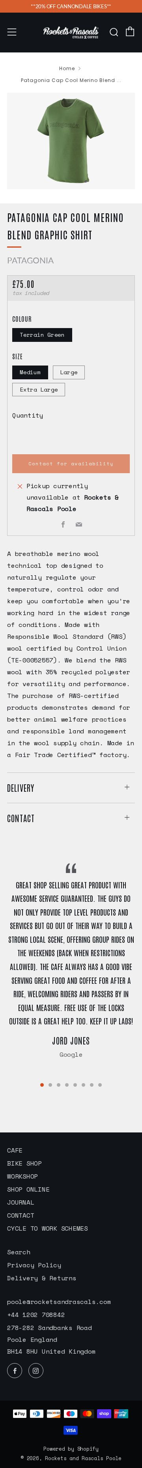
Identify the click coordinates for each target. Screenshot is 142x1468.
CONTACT (20, 1215)
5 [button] (75, 1085)
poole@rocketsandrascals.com (59, 1301)
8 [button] (100, 1085)
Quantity (27, 415)
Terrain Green (42, 334)
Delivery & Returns (42, 1278)
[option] (71, 141)
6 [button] (83, 1085)
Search (18, 1252)
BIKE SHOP (24, 1163)
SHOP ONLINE (28, 1189)
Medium (30, 372)
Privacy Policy (34, 1265)
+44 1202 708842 (36, 1314)
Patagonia (30, 260)
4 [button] (67, 1085)
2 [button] (50, 1085)
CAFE (14, 1150)
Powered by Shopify (71, 1449)
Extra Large (39, 389)
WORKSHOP (22, 1176)
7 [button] (91, 1085)
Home (67, 68)
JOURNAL (20, 1202)
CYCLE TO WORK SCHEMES (47, 1228)
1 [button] (42, 1085)
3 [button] (58, 1085)
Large (69, 372)
